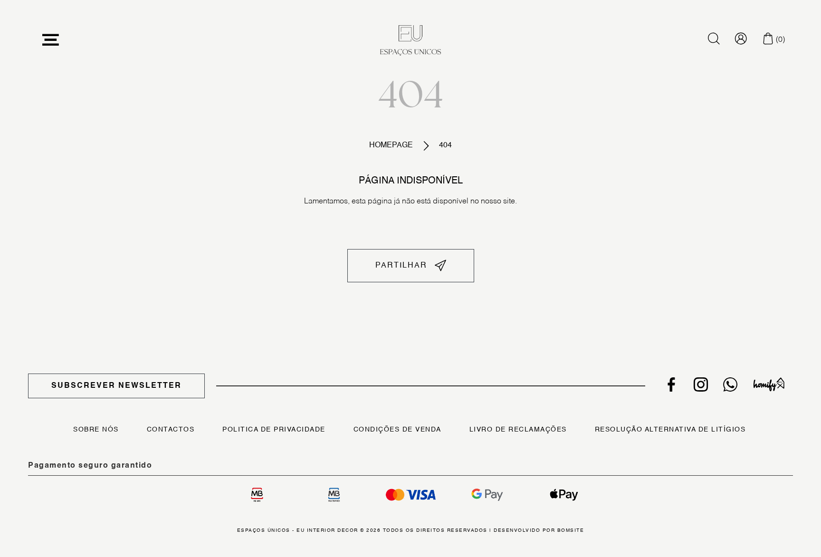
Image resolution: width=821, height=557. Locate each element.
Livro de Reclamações (518, 429)
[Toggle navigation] (50, 40)
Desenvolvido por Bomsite (539, 530)
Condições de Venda (397, 429)
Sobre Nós (96, 429)
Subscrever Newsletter (116, 386)
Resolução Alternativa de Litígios (670, 429)
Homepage (391, 145)
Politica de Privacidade (273, 429)
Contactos (171, 429)
